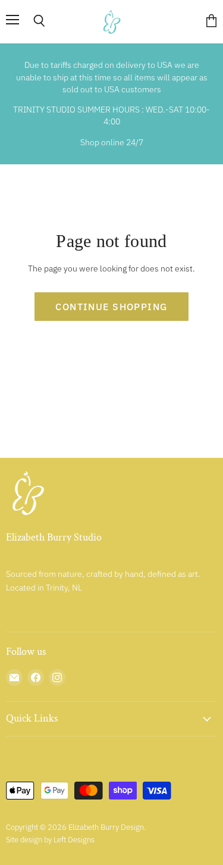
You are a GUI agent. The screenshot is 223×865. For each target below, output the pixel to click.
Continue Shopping (111, 307)
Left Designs (74, 840)
